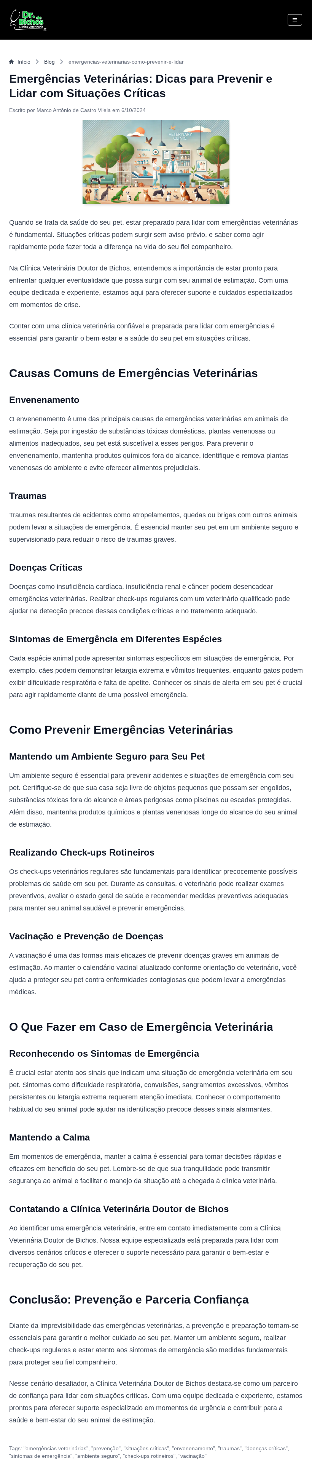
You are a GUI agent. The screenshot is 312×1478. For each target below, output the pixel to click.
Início (24, 62)
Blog (49, 62)
